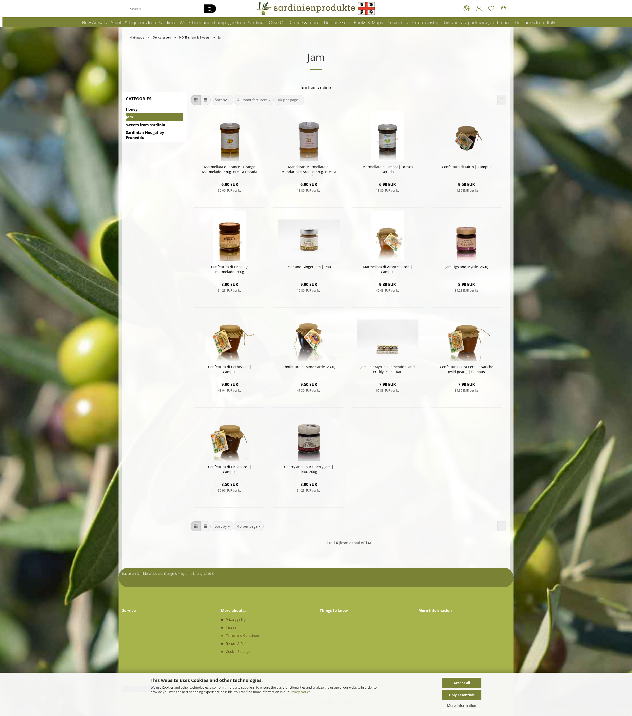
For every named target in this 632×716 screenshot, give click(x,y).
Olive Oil (277, 22)
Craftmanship (425, 22)
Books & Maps (368, 22)
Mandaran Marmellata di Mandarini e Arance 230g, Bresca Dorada (308, 170)
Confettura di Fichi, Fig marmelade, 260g (229, 269)
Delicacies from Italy (535, 22)
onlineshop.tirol (226, 573)
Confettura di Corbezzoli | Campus (229, 369)
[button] (466, 8)
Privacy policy (236, 619)
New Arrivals (94, 22)
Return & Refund (239, 643)
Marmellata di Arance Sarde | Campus (387, 269)
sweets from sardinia (145, 124)
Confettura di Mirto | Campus (466, 166)
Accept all (462, 682)
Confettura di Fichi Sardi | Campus (229, 469)
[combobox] (222, 100)
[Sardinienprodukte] (316, 8)
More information (461, 705)
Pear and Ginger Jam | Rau (309, 266)
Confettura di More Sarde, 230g (309, 366)
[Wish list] (491, 8)
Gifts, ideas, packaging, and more (477, 22)
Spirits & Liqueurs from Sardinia (143, 22)
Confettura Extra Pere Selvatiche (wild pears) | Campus (466, 369)
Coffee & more (304, 22)
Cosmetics (397, 22)
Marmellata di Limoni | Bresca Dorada (387, 169)
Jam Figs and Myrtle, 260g (466, 266)
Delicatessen (336, 22)
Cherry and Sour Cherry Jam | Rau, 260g (309, 469)
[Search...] (210, 8)
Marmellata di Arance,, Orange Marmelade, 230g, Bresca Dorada (229, 169)
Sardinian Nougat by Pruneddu (145, 135)
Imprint (231, 627)
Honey (132, 109)
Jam (129, 116)
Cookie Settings (238, 651)
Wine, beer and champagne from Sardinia (222, 22)
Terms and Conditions (243, 635)
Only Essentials (461, 695)
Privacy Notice (299, 692)
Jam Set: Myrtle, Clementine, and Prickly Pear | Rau (387, 369)
